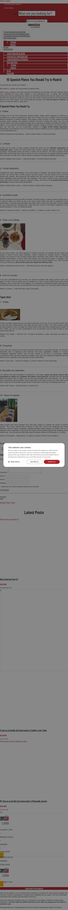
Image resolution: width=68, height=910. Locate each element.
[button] (14, 462)
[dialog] (34, 455)
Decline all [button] (34, 462)
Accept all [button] (52, 462)
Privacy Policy (46, 457)
